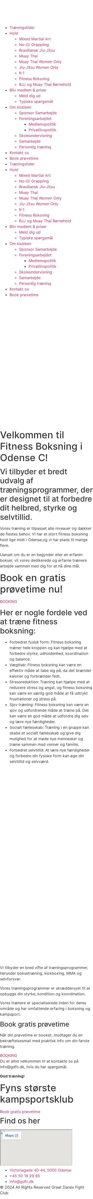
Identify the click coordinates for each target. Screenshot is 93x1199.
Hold (14, 33)
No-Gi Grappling (34, 44)
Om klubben (20, 107)
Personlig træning (35, 147)
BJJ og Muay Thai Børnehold (45, 84)
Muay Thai (28, 56)
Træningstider (22, 27)
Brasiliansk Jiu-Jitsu (37, 50)
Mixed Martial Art (35, 38)
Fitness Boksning (34, 78)
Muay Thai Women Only (40, 61)
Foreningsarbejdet (35, 118)
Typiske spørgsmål (36, 101)
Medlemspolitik (42, 124)
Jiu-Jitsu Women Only (38, 67)
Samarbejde (30, 141)
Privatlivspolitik (42, 129)
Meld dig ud (30, 95)
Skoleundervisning (35, 135)
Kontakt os (19, 152)
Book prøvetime (24, 158)
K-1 (21, 73)
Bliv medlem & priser (28, 90)
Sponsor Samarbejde (38, 112)
